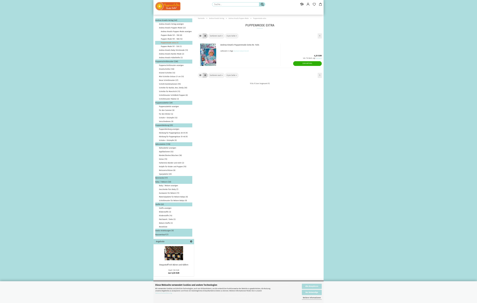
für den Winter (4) (166, 114)
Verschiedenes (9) (166, 121)
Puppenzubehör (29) (164, 103)
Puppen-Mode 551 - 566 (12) (171, 39)
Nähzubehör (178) (162, 144)
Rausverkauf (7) (161, 234)
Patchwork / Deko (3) (167, 219)
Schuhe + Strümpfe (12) (168, 118)
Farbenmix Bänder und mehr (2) (171, 163)
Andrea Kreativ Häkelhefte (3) (171, 58)
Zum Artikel (307, 63)
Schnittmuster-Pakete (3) (169, 99)
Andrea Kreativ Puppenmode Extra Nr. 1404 (239, 45)
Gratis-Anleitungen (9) (164, 230)
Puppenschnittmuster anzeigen (171, 65)
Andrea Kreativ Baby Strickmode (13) (173, 50)
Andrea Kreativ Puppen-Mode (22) (172, 28)
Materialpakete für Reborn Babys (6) (173, 197)
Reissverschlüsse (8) (167, 170)
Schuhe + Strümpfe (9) (168, 140)
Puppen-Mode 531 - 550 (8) (171, 35)
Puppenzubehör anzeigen (169, 106)
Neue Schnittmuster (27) (168, 80)
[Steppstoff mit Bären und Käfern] (173, 253)
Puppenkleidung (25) (164, 125)
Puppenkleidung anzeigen (169, 129)
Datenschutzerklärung (163, 293)
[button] (302, 4)
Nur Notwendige (311, 292)
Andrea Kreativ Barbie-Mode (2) (171, 54)
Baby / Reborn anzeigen (168, 186)
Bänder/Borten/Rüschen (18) (170, 155)
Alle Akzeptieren (311, 286)
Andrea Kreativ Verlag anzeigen (171, 24)
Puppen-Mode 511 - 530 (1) (171, 46)
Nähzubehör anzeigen (167, 148)
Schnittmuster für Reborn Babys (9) (173, 201)
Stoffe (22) (159, 204)
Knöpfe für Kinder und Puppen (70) (172, 167)
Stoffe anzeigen (165, 208)
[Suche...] (262, 4)
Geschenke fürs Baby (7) (168, 189)
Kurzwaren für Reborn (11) (169, 193)
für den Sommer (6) (166, 110)
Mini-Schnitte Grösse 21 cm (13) (171, 77)
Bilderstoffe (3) (165, 212)
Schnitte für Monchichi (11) (169, 91)
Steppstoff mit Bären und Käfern (173, 265)
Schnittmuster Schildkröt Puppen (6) (173, 95)
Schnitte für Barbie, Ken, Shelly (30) (173, 88)
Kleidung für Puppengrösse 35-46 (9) (173, 137)
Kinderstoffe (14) (165, 216)
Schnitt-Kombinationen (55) (170, 84)
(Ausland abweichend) (241, 51)
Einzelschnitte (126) (166, 69)
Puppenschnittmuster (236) (166, 61)
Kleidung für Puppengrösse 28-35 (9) (173, 133)
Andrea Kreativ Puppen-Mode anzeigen (176, 31)
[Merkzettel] (314, 4)
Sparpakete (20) (165, 174)
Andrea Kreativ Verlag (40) (166, 20)
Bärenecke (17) (161, 178)
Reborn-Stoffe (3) (166, 223)
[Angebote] (191, 241)
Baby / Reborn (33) (163, 182)
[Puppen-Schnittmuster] (168, 6)
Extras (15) (163, 159)
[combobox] (216, 35)
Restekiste (163, 227)
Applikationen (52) (166, 152)
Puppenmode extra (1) (169, 43)
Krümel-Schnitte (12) (167, 73)
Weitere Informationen (312, 298)
